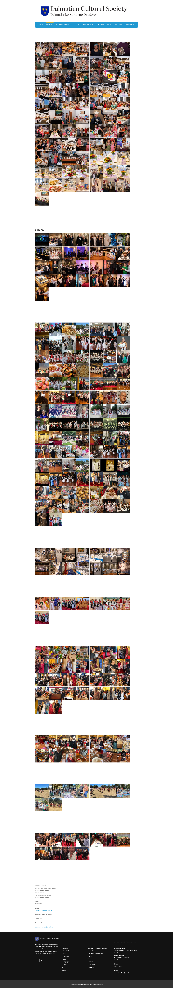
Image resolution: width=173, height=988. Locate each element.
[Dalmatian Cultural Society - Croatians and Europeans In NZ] (82, 11)
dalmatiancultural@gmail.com (44, 910)
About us (49, 25)
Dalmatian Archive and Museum (84, 25)
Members (101, 25)
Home (41, 25)
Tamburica (66, 956)
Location (91, 967)
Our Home (92, 964)
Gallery (90, 956)
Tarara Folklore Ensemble (95, 953)
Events (109, 25)
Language (66, 962)
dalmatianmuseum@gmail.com (44, 927)
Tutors (65, 964)
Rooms (91, 962)
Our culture (65, 948)
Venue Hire (118, 25)
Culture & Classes (63, 25)
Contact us (130, 25)
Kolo (64, 953)
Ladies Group (92, 951)
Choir (64, 959)
